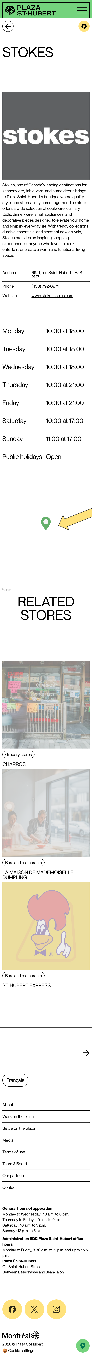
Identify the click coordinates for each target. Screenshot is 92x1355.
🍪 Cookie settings (18, 1351)
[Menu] (82, 10)
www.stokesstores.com (46, 295)
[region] (46, 530)
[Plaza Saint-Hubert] (31, 10)
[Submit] (86, 1053)
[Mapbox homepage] (6, 589)
